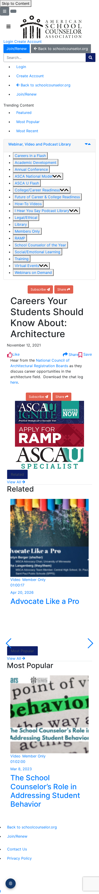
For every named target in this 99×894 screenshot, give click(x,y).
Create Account (28, 41)
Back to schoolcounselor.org (45, 85)
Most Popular (28, 121)
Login (8, 41)
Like (16, 354)
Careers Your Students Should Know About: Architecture (47, 317)
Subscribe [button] (38, 289)
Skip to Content (15, 3)
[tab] (49, 145)
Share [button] (61, 289)
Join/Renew (16, 48)
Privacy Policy (19, 858)
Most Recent (27, 131)
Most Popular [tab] (22, 651)
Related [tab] (17, 474)
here (14, 382)
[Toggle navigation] (8, 26)
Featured (24, 112)
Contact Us (17, 849)
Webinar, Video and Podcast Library (39, 144)
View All (14, 482)
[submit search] (90, 57)
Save (87, 354)
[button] (30, 155)
